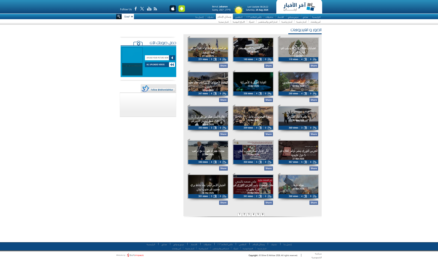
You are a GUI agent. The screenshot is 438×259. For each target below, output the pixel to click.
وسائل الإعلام (224, 16)
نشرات (211, 17)
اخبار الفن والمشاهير (267, 22)
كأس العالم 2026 (254, 17)
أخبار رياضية (286, 22)
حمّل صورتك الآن (163, 43)
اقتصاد (280, 17)
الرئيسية (316, 17)
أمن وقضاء (315, 22)
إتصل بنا (199, 17)
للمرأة (251, 22)
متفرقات (269, 17)
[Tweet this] (158, 88)
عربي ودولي (293, 17)
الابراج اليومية (239, 22)
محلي (305, 17)
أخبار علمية (301, 22)
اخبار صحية (223, 22)
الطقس (238, 17)
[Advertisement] (251, 231)
